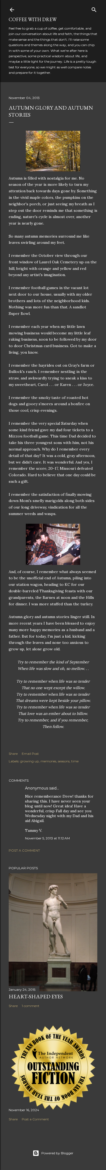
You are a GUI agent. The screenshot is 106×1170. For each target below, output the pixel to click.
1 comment (30, 1006)
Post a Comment (24, 850)
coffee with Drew (33, 19)
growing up (29, 761)
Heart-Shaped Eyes (36, 996)
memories (48, 761)
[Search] (94, 8)
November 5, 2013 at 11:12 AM (47, 838)
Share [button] (13, 754)
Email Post (30, 754)
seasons (64, 761)
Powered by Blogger (57, 1153)
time (75, 761)
